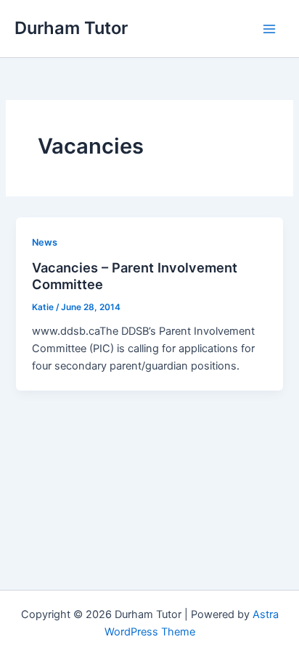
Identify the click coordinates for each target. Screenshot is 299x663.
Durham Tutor (71, 27)
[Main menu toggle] (269, 29)
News (44, 242)
